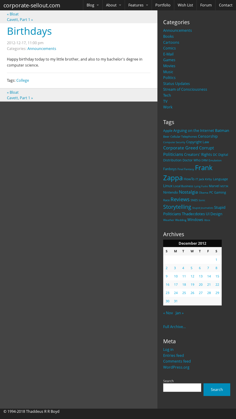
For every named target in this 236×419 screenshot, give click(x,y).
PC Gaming (217, 192)
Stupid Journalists (202, 208)
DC (215, 154)
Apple (167, 130)
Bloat (13, 14)
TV (165, 101)
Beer (166, 137)
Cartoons (171, 42)
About (111, 5)
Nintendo (170, 192)
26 (192, 293)
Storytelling (177, 206)
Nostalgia (188, 192)
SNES (194, 200)
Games (169, 59)
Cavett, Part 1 (20, 19)
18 (184, 284)
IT (196, 179)
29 (217, 293)
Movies (169, 65)
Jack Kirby (205, 179)
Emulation (215, 160)
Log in (168, 349)
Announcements (177, 30)
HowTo (189, 179)
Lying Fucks (201, 186)
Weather (168, 220)
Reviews (180, 199)
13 (201, 276)
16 (167, 284)
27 (201, 293)
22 (217, 284)
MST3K (224, 186)
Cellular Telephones (183, 137)
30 (167, 301)
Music (168, 71)
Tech (167, 95)
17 (176, 284)
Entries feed (173, 355)
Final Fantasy (185, 169)
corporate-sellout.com (31, 5)
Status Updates (176, 83)
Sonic (202, 200)
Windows (195, 219)
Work (167, 107)
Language (220, 179)
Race (166, 200)
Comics (169, 48)
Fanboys (170, 168)
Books (168, 36)
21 (209, 284)
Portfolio (163, 5)
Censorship (208, 136)
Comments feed (177, 361)
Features (136, 5)
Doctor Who (192, 160)
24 (176, 293)
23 (167, 293)
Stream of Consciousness (185, 89)
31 (176, 301)
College (22, 80)
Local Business (183, 186)
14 (209, 276)
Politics (169, 77)
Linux (167, 185)
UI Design (214, 213)
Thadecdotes (193, 213)
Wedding (180, 220)
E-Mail (168, 54)
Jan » (180, 312)
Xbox (207, 220)
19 (192, 284)
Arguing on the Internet (193, 130)
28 (209, 293)
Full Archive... (174, 326)
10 (176, 276)
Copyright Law (197, 142)
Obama (203, 192)
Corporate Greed (180, 148)
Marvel (214, 186)
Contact (226, 5)
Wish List (185, 5)
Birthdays (29, 31)
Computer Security (174, 142)
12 (192, 276)
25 (184, 293)
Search (168, 381)
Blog (90, 5)
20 (201, 284)
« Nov (168, 312)
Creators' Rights (198, 154)
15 (217, 276)
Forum (206, 5)
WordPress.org (176, 367)
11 (184, 276)
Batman (222, 130)
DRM (204, 160)
